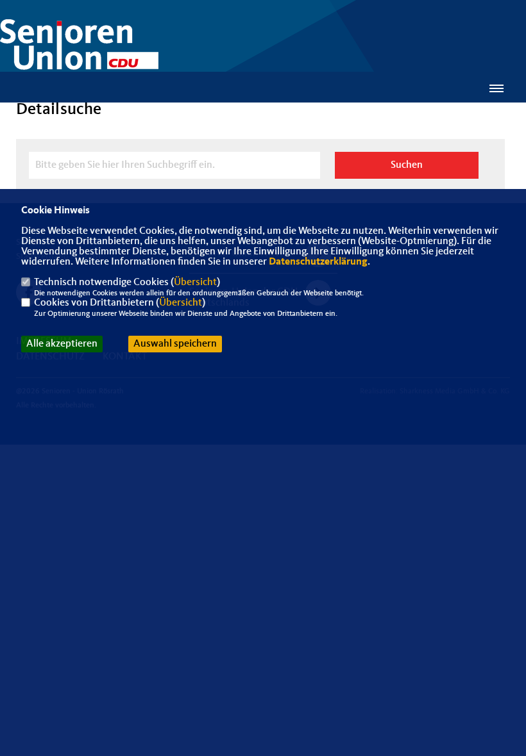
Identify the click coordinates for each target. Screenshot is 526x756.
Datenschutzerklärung (318, 262)
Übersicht (195, 282)
